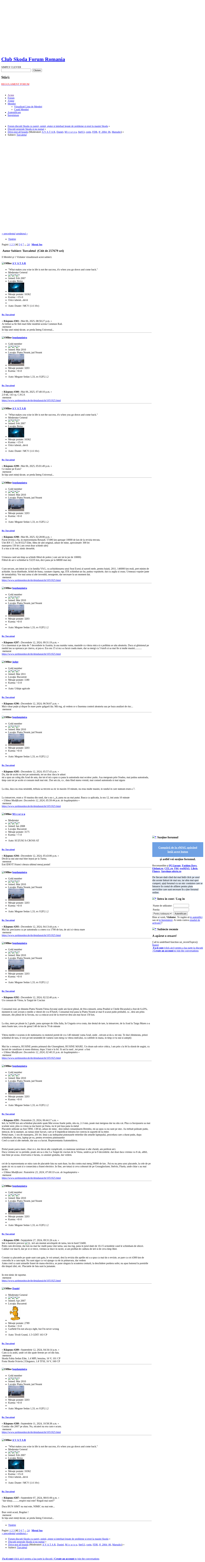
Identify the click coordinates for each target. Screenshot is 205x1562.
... (26, 244)
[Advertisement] (102, 30)
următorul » (22, 233)
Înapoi (155, 945)
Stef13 (81, 132)
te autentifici (196, 917)
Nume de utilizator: (162, 905)
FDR (94, 132)
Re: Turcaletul (8, 314)
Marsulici (116, 132)
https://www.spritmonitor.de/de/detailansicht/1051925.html (31, 400)
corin (88, 132)
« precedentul (8, 233)
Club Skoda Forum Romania (33, 59)
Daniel (60, 132)
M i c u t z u (71, 132)
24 (28, 244)
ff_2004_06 (105, 132)
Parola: (156, 909)
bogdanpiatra (19, 337)
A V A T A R (48, 132)
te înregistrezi (165, 920)
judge (15, 661)
